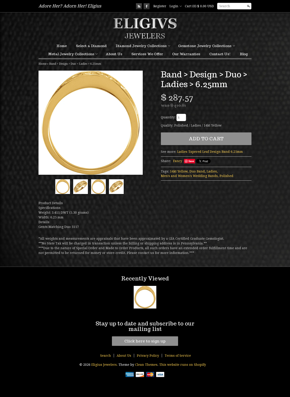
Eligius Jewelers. (104, 364)
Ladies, (212, 171)
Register (159, 6)
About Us (114, 54)
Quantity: (168, 117)
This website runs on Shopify (182, 364)
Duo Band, (197, 171)
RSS (139, 6)
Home (61, 46)
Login (173, 6)
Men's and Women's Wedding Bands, (190, 176)
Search (224, 6)
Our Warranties (186, 54)
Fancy (177, 161)
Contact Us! (220, 54)
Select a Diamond (91, 46)
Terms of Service (178, 355)
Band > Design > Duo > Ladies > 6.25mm (75, 63)
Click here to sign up (145, 341)
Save (191, 161)
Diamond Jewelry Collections (141, 46)
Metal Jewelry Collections (71, 54)
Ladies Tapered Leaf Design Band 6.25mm (210, 151)
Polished (226, 176)
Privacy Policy (148, 355)
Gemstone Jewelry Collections (205, 46)
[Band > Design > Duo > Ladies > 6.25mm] (91, 123)
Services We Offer (147, 54)
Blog (244, 54)
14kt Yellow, (179, 171)
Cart (199, 6)
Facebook (146, 6)
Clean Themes (146, 364)
